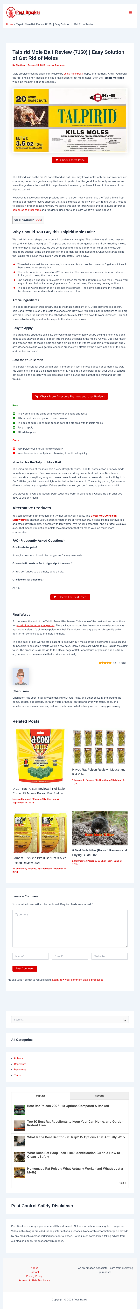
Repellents (20, 1064)
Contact (34, 1272)
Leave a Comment (56, 65)
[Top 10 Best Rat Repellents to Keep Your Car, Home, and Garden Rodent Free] (19, 1125)
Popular (40, 1095)
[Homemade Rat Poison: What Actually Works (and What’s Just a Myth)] (19, 1172)
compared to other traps (26, 209)
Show (38, 220)
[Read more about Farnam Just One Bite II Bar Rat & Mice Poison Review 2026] (40, 832)
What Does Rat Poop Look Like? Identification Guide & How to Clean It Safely (73, 1154)
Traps (17, 1075)
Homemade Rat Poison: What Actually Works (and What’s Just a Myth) (75, 1170)
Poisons (37, 799)
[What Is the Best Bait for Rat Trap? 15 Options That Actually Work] (19, 1141)
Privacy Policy (34, 1276)
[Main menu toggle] (130, 12)
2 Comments (19, 868)
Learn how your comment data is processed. (78, 979)
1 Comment (78, 780)
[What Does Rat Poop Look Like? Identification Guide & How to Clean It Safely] (19, 1157)
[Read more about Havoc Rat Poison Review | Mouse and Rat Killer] (100, 746)
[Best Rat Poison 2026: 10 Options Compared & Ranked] (19, 1110)
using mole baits (73, 73)
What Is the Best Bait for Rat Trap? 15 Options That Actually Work (76, 1137)
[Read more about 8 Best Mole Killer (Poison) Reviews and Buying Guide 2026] (100, 828)
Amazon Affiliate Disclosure (34, 1280)
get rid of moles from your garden (35, 625)
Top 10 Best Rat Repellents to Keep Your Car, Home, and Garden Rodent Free (75, 1123)
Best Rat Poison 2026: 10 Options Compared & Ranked (68, 1106)
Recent (99, 1095)
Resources (20, 1069)
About (34, 1268)
